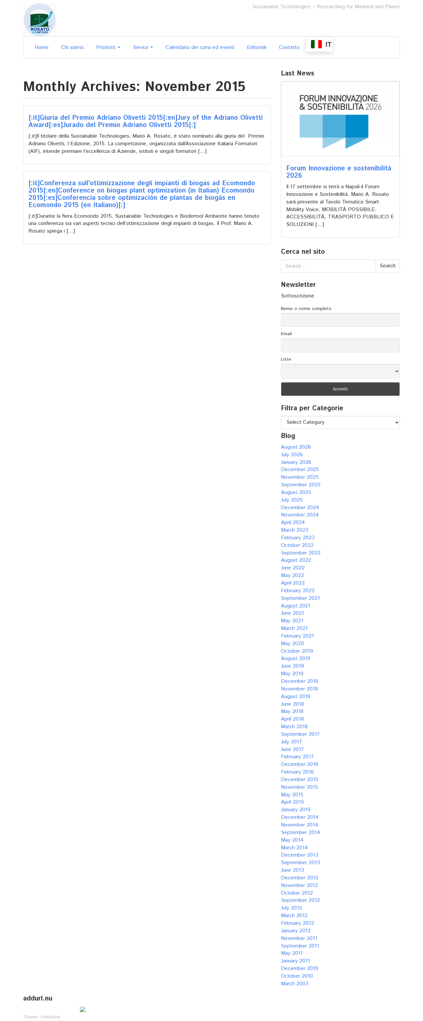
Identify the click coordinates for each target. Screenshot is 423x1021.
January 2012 (296, 931)
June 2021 (292, 613)
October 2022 (297, 545)
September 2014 (300, 832)
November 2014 (299, 825)
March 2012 (294, 915)
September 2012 (300, 900)
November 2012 (299, 885)
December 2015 (299, 779)
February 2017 (297, 757)
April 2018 (292, 719)
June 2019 (292, 666)
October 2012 (297, 893)
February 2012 (297, 923)
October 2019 (297, 651)
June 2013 (292, 870)
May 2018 (292, 711)
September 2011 (300, 946)
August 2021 (295, 606)
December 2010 (299, 968)
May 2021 (292, 621)
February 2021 (297, 636)
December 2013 (299, 855)
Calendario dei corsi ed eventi (200, 47)
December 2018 (299, 681)
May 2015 (292, 795)
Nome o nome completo (306, 308)
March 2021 (294, 628)
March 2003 (294, 984)
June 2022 (293, 568)
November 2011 (299, 938)
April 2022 (293, 583)
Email (286, 334)
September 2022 (301, 553)
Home (42, 47)
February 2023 (298, 538)
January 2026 (296, 462)
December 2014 (300, 817)
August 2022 (296, 560)
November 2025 (300, 477)
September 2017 (300, 734)
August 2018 (295, 696)
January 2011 (295, 961)
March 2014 (294, 848)
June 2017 (292, 749)
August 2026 (296, 447)
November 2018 (299, 689)
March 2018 (294, 727)
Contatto (289, 47)
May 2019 (292, 674)
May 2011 (292, 953)
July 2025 (292, 500)
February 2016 (297, 772)
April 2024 (293, 522)
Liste (286, 359)
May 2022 (292, 575)
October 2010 (297, 976)
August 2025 (296, 492)
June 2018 (292, 704)
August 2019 (295, 658)
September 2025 (301, 485)
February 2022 (298, 591)
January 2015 (296, 810)
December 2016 (299, 764)
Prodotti (106, 47)
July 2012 (291, 908)
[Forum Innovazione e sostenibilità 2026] (340, 118)
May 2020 (292, 643)
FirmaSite (50, 1017)
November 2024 (300, 515)
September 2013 (300, 862)
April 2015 (292, 802)
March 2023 (294, 530)
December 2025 (300, 469)
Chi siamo (72, 47)
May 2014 (292, 840)
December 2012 (299, 878)
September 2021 (300, 598)
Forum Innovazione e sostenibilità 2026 (338, 172)
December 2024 (300, 507)
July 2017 (291, 742)
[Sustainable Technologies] (39, 19)
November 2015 (299, 787)
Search (388, 266)
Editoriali (256, 47)
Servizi (141, 47)
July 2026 (292, 455)
